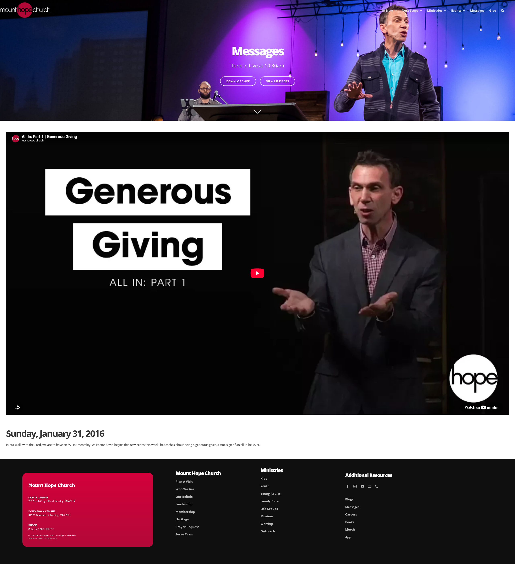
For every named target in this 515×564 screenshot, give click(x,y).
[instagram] (355, 486)
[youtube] (362, 486)
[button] (502, 10)
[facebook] (347, 486)
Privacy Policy (50, 538)
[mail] (369, 486)
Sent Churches (35, 538)
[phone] (376, 486)
